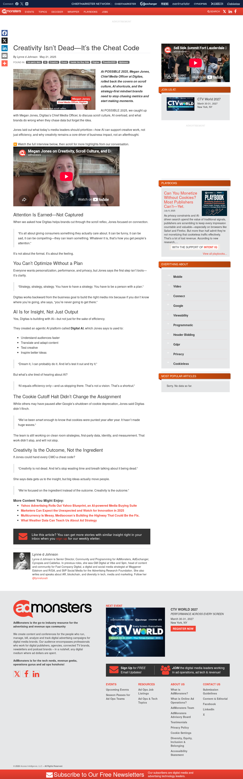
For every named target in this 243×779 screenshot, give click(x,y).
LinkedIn (208, 709)
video (174, 286)
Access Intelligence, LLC (31, 766)
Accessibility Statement (179, 753)
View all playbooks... (215, 253)
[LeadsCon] (217, 4)
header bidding (181, 334)
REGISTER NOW (183, 629)
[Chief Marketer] (125, 4)
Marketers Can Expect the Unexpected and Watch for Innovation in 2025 (72, 510)
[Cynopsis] (200, 4)
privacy (175, 354)
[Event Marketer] (181, 4)
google (175, 305)
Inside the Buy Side (80, 62)
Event (64, 62)
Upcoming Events (117, 689)
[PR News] (164, 4)
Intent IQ (210, 247)
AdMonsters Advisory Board (181, 715)
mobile (175, 276)
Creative (54, 62)
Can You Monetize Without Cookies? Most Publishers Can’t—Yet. (180, 199)
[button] (225, 11)
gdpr (173, 344)
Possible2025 (109, 62)
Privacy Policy (180, 727)
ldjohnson (123, 62)
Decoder (57, 11)
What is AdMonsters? (179, 691)
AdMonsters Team (182, 708)
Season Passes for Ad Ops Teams (118, 696)
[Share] (4, 63)
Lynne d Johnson (27, 57)
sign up (61, 538)
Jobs (105, 11)
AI (45, 62)
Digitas (95, 62)
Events (29, 11)
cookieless (178, 363)
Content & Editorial (215, 698)
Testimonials (179, 722)
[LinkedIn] (4, 48)
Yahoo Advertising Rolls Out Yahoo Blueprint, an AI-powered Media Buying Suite (79, 505)
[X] (4, 40)
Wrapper (73, 11)
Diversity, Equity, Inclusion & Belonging (181, 742)
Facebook (209, 704)
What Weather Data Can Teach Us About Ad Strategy (59, 520)
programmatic (180, 325)
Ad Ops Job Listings (146, 691)
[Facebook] (4, 33)
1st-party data (34, 62)
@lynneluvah (40, 578)
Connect (176, 296)
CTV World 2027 (209, 99)
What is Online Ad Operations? (182, 700)
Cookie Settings (181, 733)
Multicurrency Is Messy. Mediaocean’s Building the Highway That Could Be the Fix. (80, 515)
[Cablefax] (233, 4)
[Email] (4, 56)
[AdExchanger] (148, 4)
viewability (177, 315)
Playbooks (90, 11)
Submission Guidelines (210, 691)
